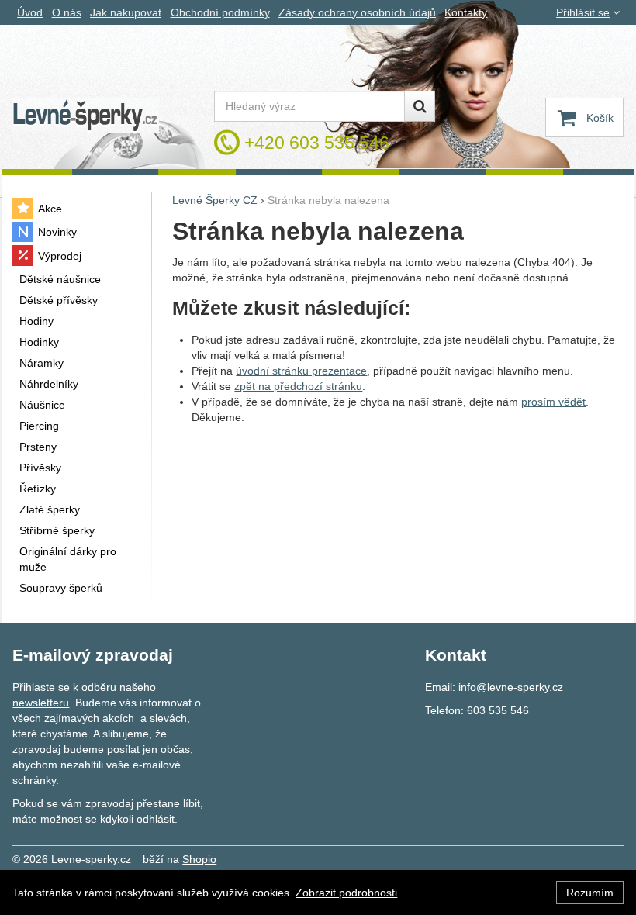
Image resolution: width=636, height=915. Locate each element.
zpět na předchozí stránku (298, 386)
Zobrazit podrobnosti (346, 892)
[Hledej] (419, 106)
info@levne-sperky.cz (510, 687)
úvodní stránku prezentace (301, 370)
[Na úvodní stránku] (85, 116)
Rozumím (590, 892)
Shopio (199, 859)
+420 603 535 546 (316, 142)
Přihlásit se (583, 12)
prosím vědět (553, 401)
